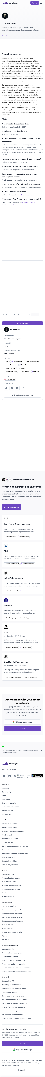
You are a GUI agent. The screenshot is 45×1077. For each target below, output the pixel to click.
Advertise (5, 940)
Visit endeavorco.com (20, 395)
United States (11, 379)
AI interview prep (8, 893)
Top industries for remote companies (16, 971)
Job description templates (12, 913)
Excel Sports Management (16, 662)
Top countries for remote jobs (13, 960)
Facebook (6, 205)
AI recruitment (7, 925)
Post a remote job (9, 906)
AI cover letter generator (11, 885)
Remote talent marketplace (12, 921)
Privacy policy (7, 810)
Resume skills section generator (14, 1003)
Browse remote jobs (9, 827)
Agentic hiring (7, 928)
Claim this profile (22, 323)
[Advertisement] (22, 46)
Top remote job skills (10, 957)
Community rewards (10, 865)
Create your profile (9, 824)
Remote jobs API (8, 981)
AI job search (7, 835)
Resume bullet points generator (14, 1000)
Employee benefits (9, 803)
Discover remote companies (13, 831)
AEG (6, 551)
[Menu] (41, 3)
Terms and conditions (10, 807)
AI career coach (8, 897)
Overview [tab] (5, 36)
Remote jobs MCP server (11, 985)
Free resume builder (9, 992)
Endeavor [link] (35, 315)
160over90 (8, 605)
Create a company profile (12, 932)
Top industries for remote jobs (13, 964)
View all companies (11, 507)
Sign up (22, 728)
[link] (6, 314)
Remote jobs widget (9, 861)
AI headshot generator (11, 889)
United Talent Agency (13, 578)
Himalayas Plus (8, 874)
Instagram (17, 205)
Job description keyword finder (14, 988)
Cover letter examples (10, 850)
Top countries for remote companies (16, 968)
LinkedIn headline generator (13, 1011)
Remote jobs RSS (8, 857)
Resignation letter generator (13, 1014)
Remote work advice (10, 839)
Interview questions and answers (15, 853)
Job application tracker (11, 878)
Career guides (7, 842)
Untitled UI (31, 1063)
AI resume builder (8, 882)
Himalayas (6, 315)
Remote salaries (8, 949)
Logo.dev (15, 1065)
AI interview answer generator (14, 1007)
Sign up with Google (24, 722)
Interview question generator (13, 917)
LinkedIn (25, 202)
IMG (6, 632)
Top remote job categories (12, 953)
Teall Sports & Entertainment (17, 524)
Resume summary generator (13, 996)
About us (5, 788)
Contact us (6, 814)
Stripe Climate (11, 753)
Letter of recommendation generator (16, 1018)
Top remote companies (22, 480)
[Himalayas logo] (10, 3)
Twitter (32, 202)
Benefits (8, 636)
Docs (4, 796)
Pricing (4, 936)
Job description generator (12, 910)
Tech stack (20, 636)
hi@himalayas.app (9, 769)
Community (6, 792)
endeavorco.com (25, 195)
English (22, 1070)
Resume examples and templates (15, 846)
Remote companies (21, 315)
